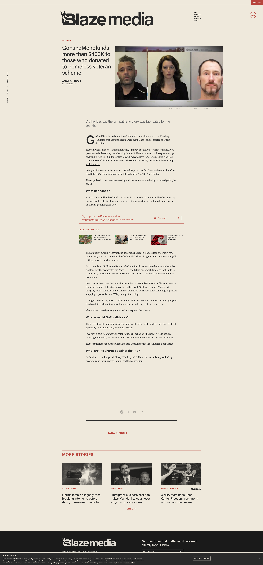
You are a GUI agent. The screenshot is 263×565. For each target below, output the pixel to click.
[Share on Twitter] (128, 412)
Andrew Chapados (169, 489)
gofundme (66, 41)
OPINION (197, 14)
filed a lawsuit (137, 256)
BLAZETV (197, 18)
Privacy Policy (101, 219)
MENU (253, 15)
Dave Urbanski (69, 489)
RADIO (196, 16)
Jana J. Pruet (71, 81)
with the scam (93, 164)
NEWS (196, 12)
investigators (105, 310)
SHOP (196, 20)
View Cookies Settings (201, 558)
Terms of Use (111, 219)
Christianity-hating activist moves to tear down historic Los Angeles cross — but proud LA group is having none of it (102, 237)
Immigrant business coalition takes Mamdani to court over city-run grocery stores (130, 499)
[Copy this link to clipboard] (141, 412)
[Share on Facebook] (121, 412)
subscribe (257, 2)
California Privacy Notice (89, 551)
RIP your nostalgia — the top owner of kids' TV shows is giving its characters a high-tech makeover (138, 237)
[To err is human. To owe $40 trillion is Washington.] (159, 239)
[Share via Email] (134, 412)
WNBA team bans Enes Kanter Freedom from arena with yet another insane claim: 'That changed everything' (179, 499)
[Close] (259, 558)
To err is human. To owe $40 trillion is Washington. (175, 237)
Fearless (196, 489)
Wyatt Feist (117, 489)
